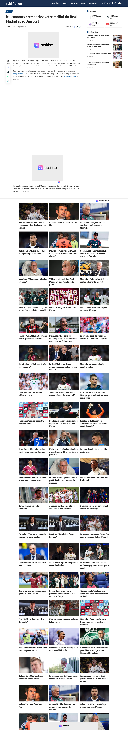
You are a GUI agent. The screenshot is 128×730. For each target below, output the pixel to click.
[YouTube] (107, 3)
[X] (105, 3)
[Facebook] (103, 3)
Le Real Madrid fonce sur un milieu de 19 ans (99, 53)
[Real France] (18, 3)
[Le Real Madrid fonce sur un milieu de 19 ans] (117, 55)
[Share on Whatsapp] (8, 76)
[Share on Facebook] (74, 26)
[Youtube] (113, 24)
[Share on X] (77, 26)
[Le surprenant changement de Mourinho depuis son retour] (117, 64)
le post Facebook (70, 76)
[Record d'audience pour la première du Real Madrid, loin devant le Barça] (117, 46)
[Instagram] (110, 3)
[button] (100, 3)
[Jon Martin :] (117, 38)
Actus (9, 11)
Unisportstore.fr (19, 74)
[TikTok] (112, 3)
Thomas (8, 26)
